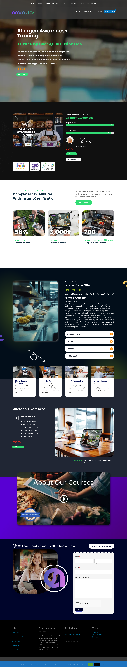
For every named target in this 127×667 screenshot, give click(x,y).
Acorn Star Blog (97, 635)
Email (77, 568)
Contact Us (95, 637)
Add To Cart (22, 74)
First (76, 564)
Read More (104, 664)
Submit (79, 610)
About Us (95, 632)
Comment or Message (82, 577)
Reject (97, 664)
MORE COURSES (83, 202)
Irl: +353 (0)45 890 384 (73, 635)
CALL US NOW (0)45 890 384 (101, 546)
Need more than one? (73, 159)
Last (95, 564)
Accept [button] (90, 664)
